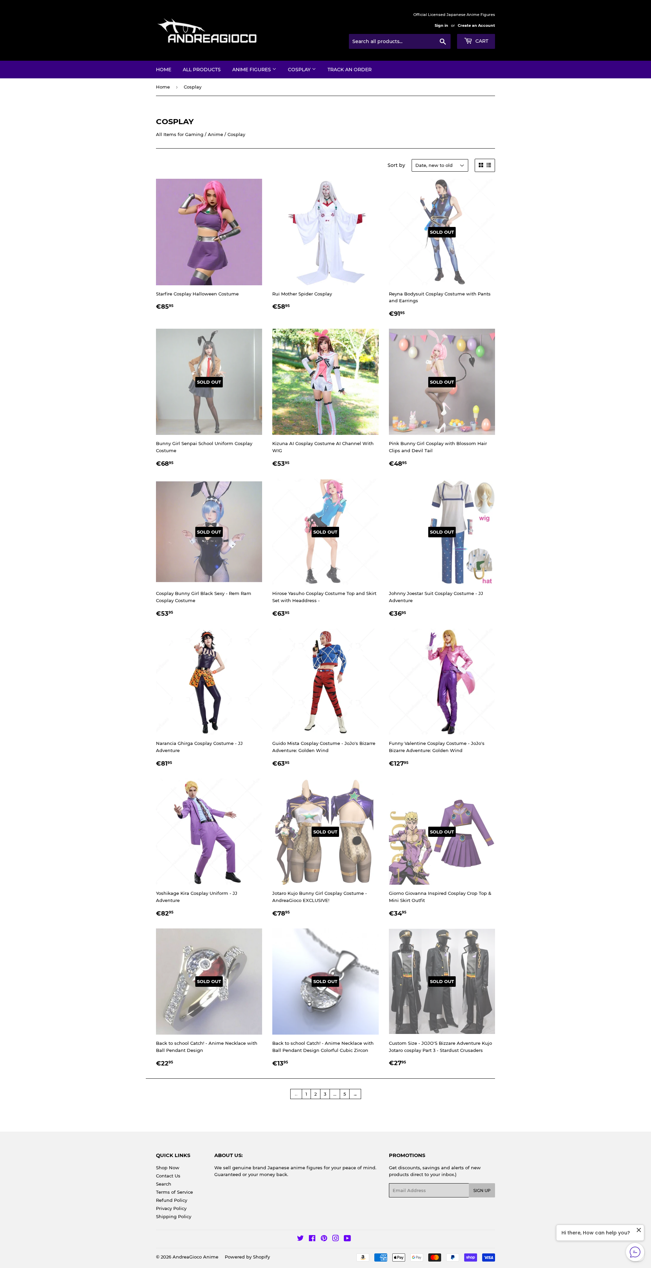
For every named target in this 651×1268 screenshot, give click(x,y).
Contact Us (168, 1175)
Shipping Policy (173, 1216)
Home (163, 69)
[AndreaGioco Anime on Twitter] (300, 1239)
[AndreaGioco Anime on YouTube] (347, 1239)
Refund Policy (171, 1200)
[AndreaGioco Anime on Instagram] (335, 1239)
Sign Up (482, 1190)
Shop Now (167, 1167)
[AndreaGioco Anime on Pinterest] (324, 1239)
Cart (481, 41)
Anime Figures (252, 69)
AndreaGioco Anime (195, 1257)
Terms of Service (174, 1192)
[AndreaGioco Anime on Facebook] (312, 1239)
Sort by (396, 165)
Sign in (441, 25)
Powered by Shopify (247, 1257)
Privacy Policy (171, 1208)
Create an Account (476, 25)
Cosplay (300, 69)
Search (163, 1184)
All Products (202, 69)
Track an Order (350, 69)
